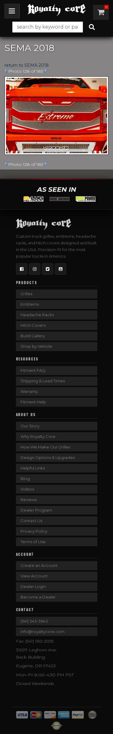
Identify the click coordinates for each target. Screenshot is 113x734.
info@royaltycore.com (42, 631)
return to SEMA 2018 (27, 65)
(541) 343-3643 (34, 621)
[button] (56, 27)
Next (46, 71)
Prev (6, 71)
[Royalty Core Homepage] (56, 9)
